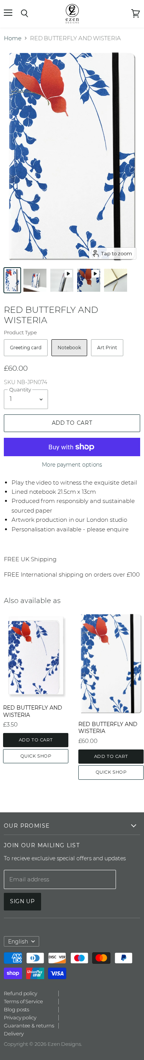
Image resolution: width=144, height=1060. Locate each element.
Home (13, 38)
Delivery (13, 1033)
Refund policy (20, 993)
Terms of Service (23, 1001)
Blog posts (16, 1009)
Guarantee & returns (29, 1025)
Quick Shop (35, 756)
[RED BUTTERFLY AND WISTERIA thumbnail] (12, 280)
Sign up (22, 901)
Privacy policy (20, 1017)
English (18, 941)
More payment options (72, 465)
